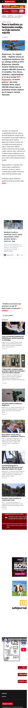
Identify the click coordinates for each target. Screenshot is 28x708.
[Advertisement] (14, 112)
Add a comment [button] (9, 315)
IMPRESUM (4, 693)
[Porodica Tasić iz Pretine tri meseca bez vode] (13, 489)
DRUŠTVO (10, 16)
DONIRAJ (5, 310)
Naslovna (4, 16)
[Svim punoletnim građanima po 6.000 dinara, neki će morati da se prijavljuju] (13, 327)
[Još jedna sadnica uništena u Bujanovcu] (13, 394)
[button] (3, 1)
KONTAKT (4, 696)
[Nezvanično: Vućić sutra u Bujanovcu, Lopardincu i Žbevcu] (13, 425)
